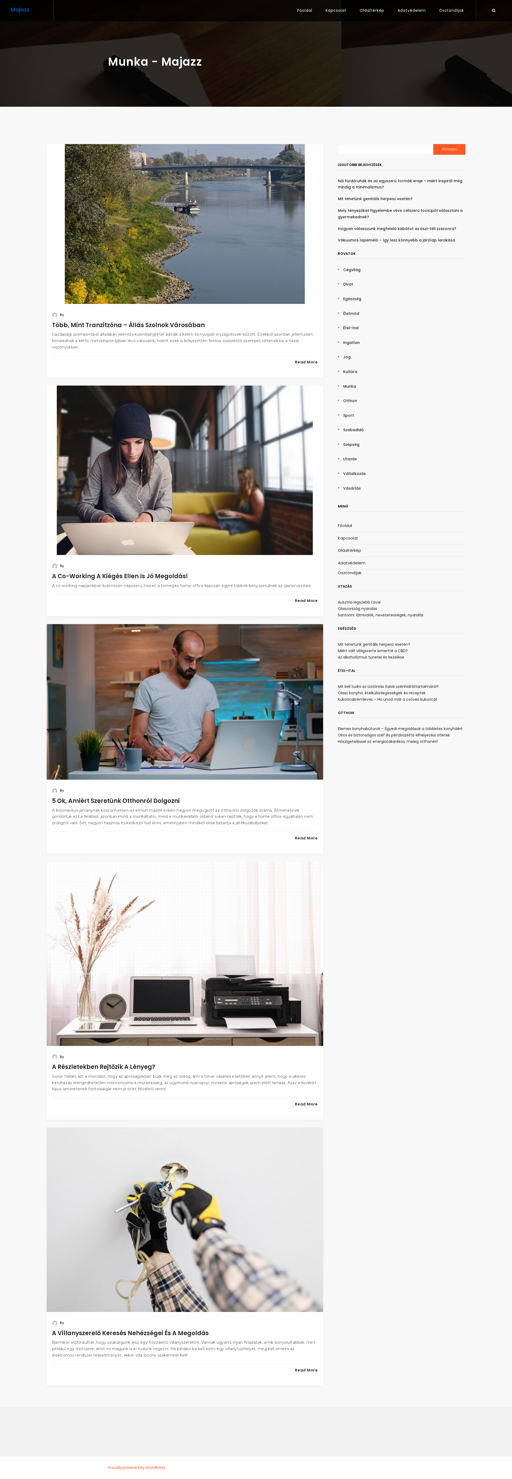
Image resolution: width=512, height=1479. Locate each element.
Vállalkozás (354, 473)
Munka (349, 386)
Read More (306, 362)
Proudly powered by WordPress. (137, 1467)
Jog (347, 357)
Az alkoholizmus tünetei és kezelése (371, 657)
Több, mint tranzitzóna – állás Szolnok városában (128, 325)
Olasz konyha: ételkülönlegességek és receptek (382, 693)
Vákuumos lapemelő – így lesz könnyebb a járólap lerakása (396, 240)
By (61, 314)
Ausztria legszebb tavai (359, 602)
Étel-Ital (351, 328)
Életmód (351, 313)
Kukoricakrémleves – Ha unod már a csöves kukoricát (387, 699)
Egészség (352, 299)
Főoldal (304, 10)
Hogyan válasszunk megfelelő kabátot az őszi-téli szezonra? (397, 228)
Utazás (350, 459)
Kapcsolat (336, 10)
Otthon (350, 400)
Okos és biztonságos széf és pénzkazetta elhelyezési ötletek (394, 735)
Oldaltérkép (372, 10)
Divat (348, 284)
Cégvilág (352, 269)
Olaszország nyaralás (357, 608)
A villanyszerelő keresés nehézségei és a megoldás (130, 1333)
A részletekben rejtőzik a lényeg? (103, 1067)
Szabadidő (353, 430)
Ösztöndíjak (451, 10)
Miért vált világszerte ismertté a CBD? (373, 650)
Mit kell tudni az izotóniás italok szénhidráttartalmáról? (388, 686)
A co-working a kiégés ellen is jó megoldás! (120, 576)
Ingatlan (351, 342)
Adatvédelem (412, 10)
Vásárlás (352, 488)
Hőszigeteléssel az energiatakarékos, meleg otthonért (388, 741)
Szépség (351, 444)
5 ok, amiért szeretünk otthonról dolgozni (116, 801)
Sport (348, 415)
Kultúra (350, 371)
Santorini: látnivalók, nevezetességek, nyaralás (380, 615)
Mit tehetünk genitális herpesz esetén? (375, 198)
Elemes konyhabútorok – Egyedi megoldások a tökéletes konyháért (400, 728)
